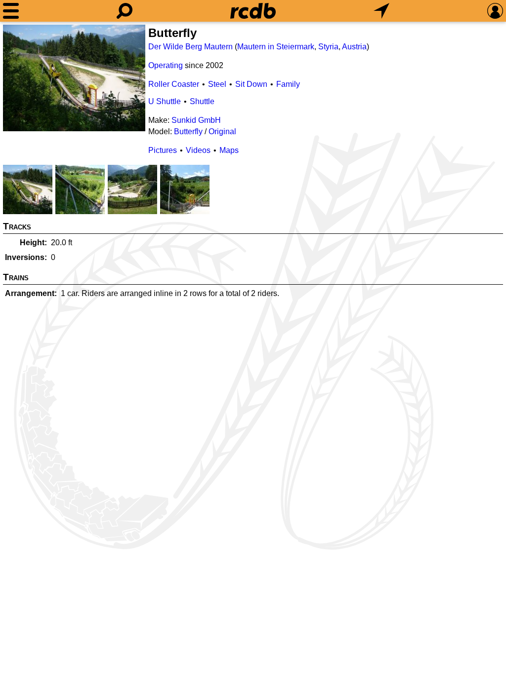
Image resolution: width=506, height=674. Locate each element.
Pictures (162, 150)
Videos (198, 150)
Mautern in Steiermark (275, 46)
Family (288, 84)
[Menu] (11, 11)
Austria (354, 46)
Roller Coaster (173, 84)
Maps (229, 150)
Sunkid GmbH (196, 120)
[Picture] (74, 78)
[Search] (124, 11)
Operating (165, 65)
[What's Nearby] (381, 11)
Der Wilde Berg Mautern (190, 46)
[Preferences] (495, 11)
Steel (217, 84)
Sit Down (251, 84)
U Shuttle (164, 101)
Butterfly (188, 131)
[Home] (253, 11)
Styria (328, 46)
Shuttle (202, 101)
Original (222, 131)
